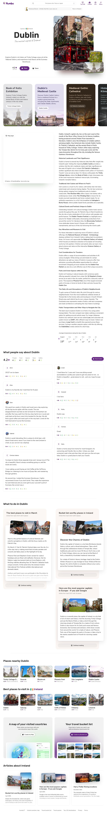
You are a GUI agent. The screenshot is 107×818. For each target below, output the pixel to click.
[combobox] (53, 3)
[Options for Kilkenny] (85, 696)
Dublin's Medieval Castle (47, 89)
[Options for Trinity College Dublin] (16, 667)
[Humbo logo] (8, 3)
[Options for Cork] (50, 696)
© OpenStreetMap (15, 181)
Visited (90, 4)
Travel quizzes (57, 810)
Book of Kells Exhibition (14, 89)
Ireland (29, 29)
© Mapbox (7, 181)
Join (95, 4)
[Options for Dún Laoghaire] (85, 667)
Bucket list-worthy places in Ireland (76, 513)
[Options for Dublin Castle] (102, 667)
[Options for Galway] (33, 696)
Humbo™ (22, 810)
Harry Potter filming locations (85, 787)
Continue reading (26, 585)
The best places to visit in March (21, 513)
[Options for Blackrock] (50, 667)
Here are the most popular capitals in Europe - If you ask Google (75, 589)
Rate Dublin (98, 359)
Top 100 (82, 4)
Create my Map (29, 734)
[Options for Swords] (33, 667)
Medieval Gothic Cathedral (78, 89)
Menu (100, 4)
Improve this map (25, 181)
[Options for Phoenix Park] (68, 667)
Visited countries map (33, 810)
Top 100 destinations (70, 810)
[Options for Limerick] (102, 696)
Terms (86, 810)
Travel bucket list (46, 810)
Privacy (80, 810)
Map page (11, 136)
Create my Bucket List (80, 734)
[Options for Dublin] (16, 696)
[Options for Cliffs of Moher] (68, 696)
